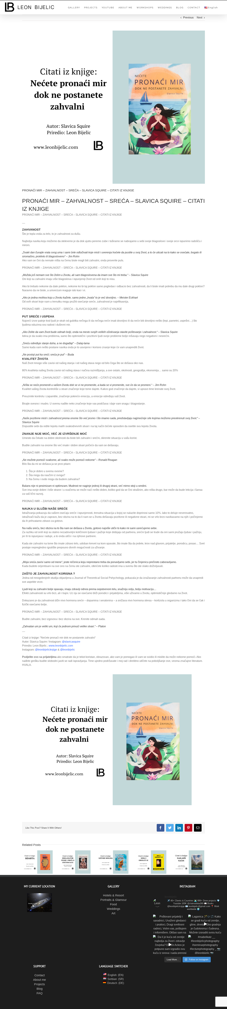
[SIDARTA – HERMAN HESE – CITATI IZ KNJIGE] (37, 862)
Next (199, 17)
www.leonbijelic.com (61, 645)
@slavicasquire (71, 641)
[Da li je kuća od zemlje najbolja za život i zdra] (170, 944)
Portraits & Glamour (113, 900)
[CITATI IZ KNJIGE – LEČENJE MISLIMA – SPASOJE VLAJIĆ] (113, 862)
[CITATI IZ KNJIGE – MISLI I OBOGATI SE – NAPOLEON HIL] (151, 862)
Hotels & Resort (113, 895)
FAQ (40, 993)
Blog (40, 988)
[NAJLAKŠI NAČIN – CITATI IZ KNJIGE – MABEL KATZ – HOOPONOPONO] (189, 862)
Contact (39, 975)
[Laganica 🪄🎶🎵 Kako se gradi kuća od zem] (205, 924)
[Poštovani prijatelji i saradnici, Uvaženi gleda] (170, 924)
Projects (39, 984)
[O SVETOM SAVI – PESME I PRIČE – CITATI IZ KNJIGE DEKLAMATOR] (75, 862)
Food (113, 904)
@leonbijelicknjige (46, 649)
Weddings (113, 908)
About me (39, 979)
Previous (188, 17)
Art (113, 913)
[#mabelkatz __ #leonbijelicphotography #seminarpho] (205, 944)
